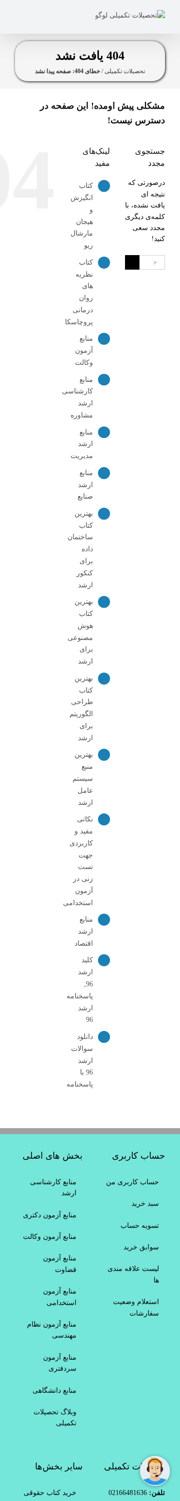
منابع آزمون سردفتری (59, 1363)
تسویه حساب (139, 1225)
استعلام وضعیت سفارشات (136, 1307)
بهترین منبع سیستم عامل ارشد (82, 778)
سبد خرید (145, 1203)
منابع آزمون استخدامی (59, 1297)
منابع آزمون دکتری (49, 1215)
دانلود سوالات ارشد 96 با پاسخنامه (79, 1060)
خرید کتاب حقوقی (50, 1492)
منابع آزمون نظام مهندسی (51, 1330)
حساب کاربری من (132, 1182)
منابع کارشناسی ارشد (53, 1187)
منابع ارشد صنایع (85, 485)
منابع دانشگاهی (54, 1390)
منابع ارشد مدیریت (81, 444)
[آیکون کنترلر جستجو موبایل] (34, 15)
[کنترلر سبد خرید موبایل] (50, 15)
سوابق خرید (141, 1247)
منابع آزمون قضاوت (59, 1263)
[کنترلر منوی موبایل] (19, 15)
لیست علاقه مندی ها (133, 1274)
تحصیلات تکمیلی (124, 71)
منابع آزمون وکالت (84, 350)
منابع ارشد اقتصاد (83, 931)
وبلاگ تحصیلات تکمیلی (55, 1417)
